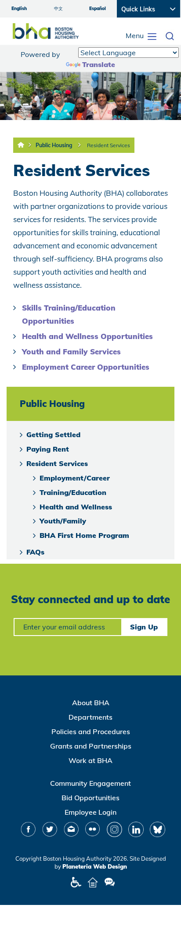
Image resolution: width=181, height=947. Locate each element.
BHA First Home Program (84, 535)
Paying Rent (47, 449)
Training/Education (73, 492)
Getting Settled (53, 434)
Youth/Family (63, 520)
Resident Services (108, 145)
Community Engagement (90, 783)
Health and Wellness (76, 506)
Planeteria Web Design (94, 866)
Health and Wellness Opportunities (87, 336)
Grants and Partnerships (90, 746)
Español (97, 8)
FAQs (35, 552)
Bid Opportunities (90, 797)
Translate (98, 64)
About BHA (90, 702)
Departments (90, 717)
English (19, 8)
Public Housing (54, 145)
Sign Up (144, 626)
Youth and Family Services (71, 351)
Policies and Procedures (90, 731)
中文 (58, 8)
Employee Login (90, 812)
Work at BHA (90, 760)
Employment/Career (75, 478)
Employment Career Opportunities (85, 366)
